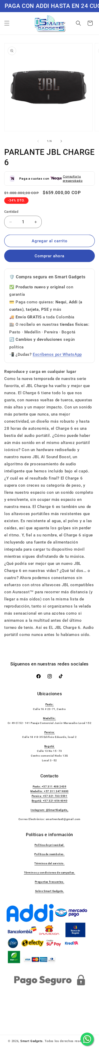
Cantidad (11, 212)
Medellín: (49, 718)
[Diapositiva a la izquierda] (38, 141)
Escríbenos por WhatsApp (57, 354)
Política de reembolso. (49, 854)
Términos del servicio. (49, 863)
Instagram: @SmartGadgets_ (49, 809)
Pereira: (49, 732)
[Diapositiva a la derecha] (61, 141)
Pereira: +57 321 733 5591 (50, 796)
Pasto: (49, 704)
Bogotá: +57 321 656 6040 (49, 800)
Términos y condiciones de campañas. (49, 872)
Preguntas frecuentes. (49, 881)
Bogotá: (49, 746)
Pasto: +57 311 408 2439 (50, 786)
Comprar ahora (49, 256)
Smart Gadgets (31, 1041)
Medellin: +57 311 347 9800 (49, 791)
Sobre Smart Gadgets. (49, 891)
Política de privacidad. (50, 844)
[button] (7, 23)
